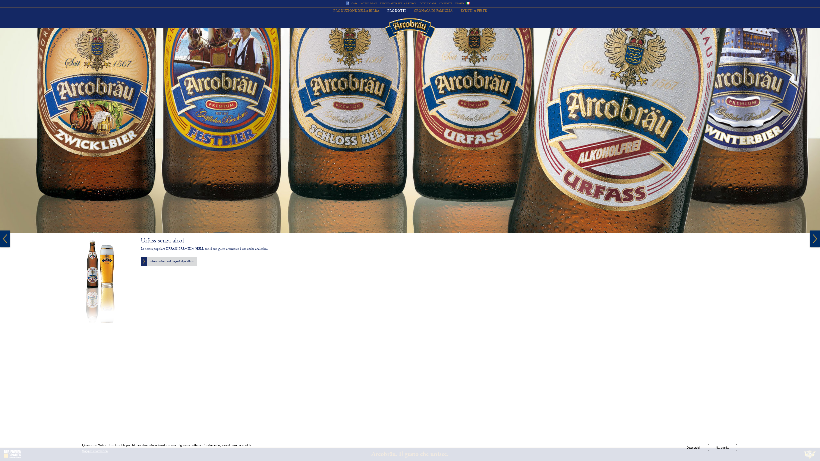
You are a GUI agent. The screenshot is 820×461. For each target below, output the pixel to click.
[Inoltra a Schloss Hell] (815, 238)
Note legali (368, 3)
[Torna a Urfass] (5, 238)
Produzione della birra (356, 11)
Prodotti (396, 11)
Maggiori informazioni (95, 450)
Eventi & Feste (474, 11)
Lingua (459, 3)
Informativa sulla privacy (398, 3)
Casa (354, 3)
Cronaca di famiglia (433, 11)
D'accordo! (693, 447)
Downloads (427, 3)
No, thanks (722, 447)
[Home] (410, 28)
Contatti (445, 3)
